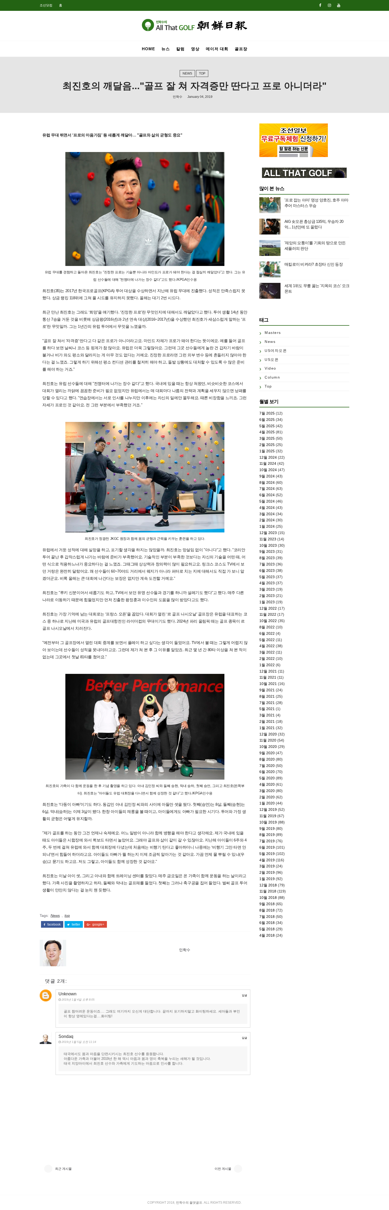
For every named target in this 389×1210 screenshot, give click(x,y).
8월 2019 (267, 834)
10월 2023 (268, 545)
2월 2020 (267, 797)
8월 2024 (267, 482)
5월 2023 (267, 577)
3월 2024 (267, 514)
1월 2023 (267, 602)
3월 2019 (267, 866)
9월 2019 (267, 828)
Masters (273, 332)
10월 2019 (268, 822)
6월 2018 (267, 923)
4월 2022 (267, 646)
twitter (75, 924)
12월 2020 (268, 734)
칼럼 (180, 49)
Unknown (67, 994)
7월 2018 (267, 916)
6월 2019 (267, 847)
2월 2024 (267, 520)
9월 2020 (267, 753)
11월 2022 (267, 614)
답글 (244, 995)
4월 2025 (267, 432)
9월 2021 (267, 690)
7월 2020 (267, 765)
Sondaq (65, 1036)
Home (148, 49)
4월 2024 (267, 507)
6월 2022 (267, 633)
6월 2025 (267, 419)
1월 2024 (267, 526)
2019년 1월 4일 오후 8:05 (78, 999)
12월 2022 (268, 608)
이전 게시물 (223, 1169)
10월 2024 (268, 470)
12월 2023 (268, 533)
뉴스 (165, 49)
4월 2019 (267, 860)
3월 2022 (267, 652)
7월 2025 (267, 413)
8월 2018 (267, 910)
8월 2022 (267, 627)
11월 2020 (267, 740)
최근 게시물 (63, 1169)
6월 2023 (267, 570)
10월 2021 (268, 684)
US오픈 (272, 359)
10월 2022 (268, 621)
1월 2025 (267, 451)
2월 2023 (267, 596)
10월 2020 (268, 746)
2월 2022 (267, 658)
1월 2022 (267, 665)
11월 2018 (267, 891)
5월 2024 (267, 501)
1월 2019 (267, 879)
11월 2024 (267, 463)
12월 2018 (268, 885)
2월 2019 (267, 872)
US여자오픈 (276, 350)
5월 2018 (267, 929)
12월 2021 (268, 671)
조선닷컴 (46, 5)
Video (270, 368)
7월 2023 (267, 564)
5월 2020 (267, 778)
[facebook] (320, 5)
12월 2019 (268, 809)
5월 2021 (267, 709)
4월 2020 (267, 784)
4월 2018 (267, 935)
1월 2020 (267, 803)
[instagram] (329, 5)
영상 (195, 49)
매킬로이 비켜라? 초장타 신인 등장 (313, 264)
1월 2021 (267, 728)
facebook (54, 924)
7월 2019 (267, 841)
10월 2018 (268, 897)
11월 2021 (267, 677)
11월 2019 (267, 816)
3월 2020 (267, 791)
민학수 (177, 97)
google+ (98, 924)
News (187, 73)
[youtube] (339, 5)
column (272, 377)
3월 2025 (267, 438)
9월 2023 (267, 551)
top (202, 73)
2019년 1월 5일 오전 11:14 (79, 1041)
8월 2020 (267, 759)
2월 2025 (267, 445)
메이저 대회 (217, 49)
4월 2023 (267, 583)
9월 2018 (267, 904)
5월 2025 (267, 426)
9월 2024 (267, 476)
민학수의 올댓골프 (189, 1202)
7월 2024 (267, 488)
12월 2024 (268, 457)
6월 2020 (267, 772)
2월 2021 (267, 721)
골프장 (241, 49)
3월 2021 (267, 715)
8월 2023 (267, 558)
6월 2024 (267, 495)
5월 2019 (267, 854)
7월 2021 (267, 703)
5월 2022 (267, 640)
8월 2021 (267, 696)
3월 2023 (267, 589)
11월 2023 (267, 539)
